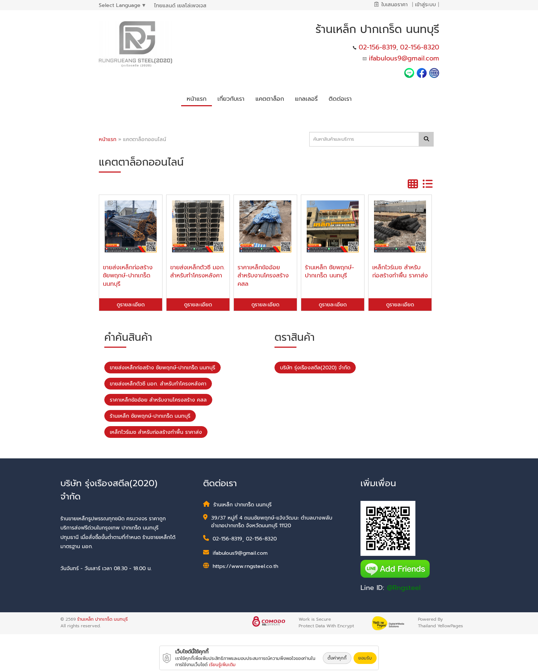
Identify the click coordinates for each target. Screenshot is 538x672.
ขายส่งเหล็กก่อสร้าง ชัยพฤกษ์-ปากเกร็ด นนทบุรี (162, 368)
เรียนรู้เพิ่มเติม (222, 664)
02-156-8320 (419, 47)
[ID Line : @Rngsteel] (410, 72)
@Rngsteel (404, 588)
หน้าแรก (107, 139)
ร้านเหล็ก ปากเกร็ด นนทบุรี (102, 619)
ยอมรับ (365, 658)
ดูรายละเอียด (131, 305)
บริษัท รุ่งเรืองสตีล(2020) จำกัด (315, 368)
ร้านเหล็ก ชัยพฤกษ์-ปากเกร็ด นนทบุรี (150, 416)
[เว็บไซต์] (434, 72)
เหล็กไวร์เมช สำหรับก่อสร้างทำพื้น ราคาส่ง (156, 432)
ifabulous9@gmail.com (404, 58)
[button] (231, 97)
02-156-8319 (377, 47)
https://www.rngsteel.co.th (245, 566)
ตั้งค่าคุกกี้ (337, 658)
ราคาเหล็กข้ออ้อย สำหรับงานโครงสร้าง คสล (158, 400)
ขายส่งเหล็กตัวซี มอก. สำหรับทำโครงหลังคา (158, 384)
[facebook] (421, 72)
